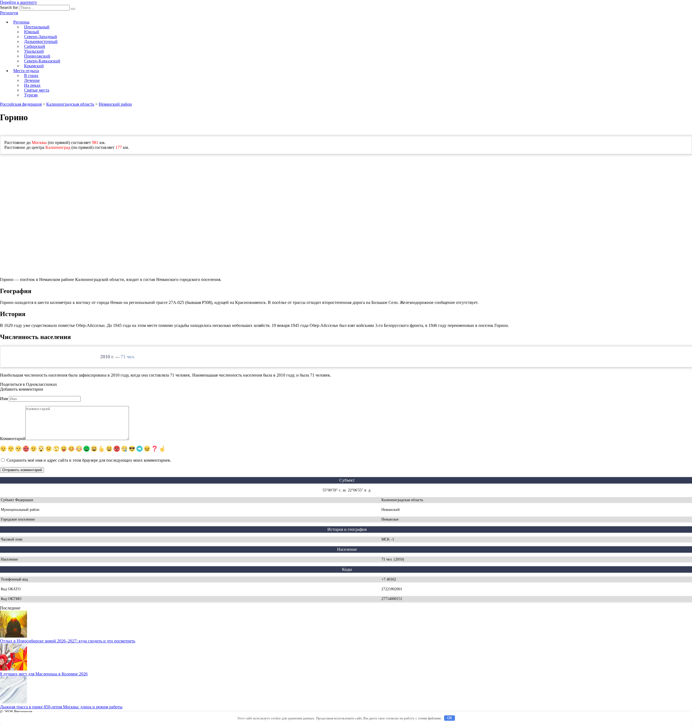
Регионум (9, 13)
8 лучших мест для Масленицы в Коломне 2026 (44, 674)
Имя (4, 398)
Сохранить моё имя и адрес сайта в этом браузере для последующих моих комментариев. (88, 460)
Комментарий (12, 438)
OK (449, 718)
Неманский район (115, 104)
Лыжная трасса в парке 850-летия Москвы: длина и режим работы (61, 707)
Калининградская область (70, 104)
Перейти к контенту (18, 2)
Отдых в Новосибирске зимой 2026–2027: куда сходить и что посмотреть (67, 641)
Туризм (31, 95)
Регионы (21, 22)
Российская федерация (21, 104)
